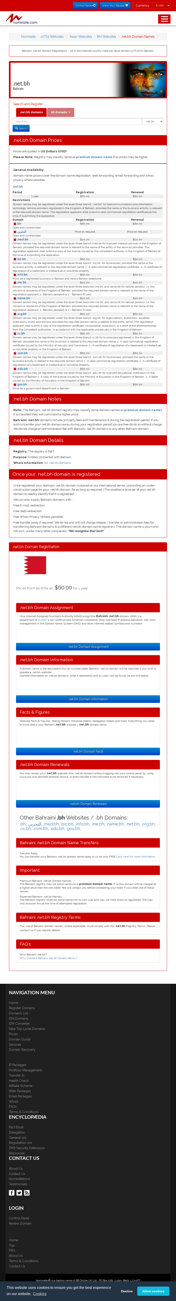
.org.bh (21, 314)
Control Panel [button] (83, 5)
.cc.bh (20, 333)
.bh (18, 223)
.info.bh (22, 274)
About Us (16, 1168)
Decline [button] (127, 1291)
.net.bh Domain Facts (88, 751)
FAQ (12, 1250)
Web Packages (20, 1091)
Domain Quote (19, 1039)
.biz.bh (21, 259)
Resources (17, 1153)
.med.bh (22, 239)
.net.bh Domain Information (88, 699)
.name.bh (23, 298)
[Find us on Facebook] (12, 1192)
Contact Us (17, 1174)
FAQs (13, 1106)
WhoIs (14, 1101)
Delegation (17, 1132)
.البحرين (21, 231)
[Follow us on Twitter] (19, 1192)
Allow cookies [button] (153, 1291)
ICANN (42, 619)
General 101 (17, 1138)
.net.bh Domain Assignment (88, 646)
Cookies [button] (40, 1294)
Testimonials (18, 1184)
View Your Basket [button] (113, 5)
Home (13, 1003)
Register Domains (22, 1008)
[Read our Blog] (27, 1192)
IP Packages (17, 1065)
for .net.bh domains (57, 463)
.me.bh (21, 282)
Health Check (19, 1081)
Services (15, 1044)
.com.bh (22, 353)
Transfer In (16, 1075)
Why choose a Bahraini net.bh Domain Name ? (48, 958)
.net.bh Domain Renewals (88, 804)
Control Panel (19, 1218)
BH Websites (106, 36)
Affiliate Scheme (20, 1086)
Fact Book (16, 1127)
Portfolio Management (25, 1070)
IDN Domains (18, 1018)
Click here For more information (135, 856)
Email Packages (20, 1096)
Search (22, 128)
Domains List (18, 1013)
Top (12, 1245)
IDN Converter (19, 1023)
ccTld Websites (52, 36)
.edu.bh (22, 369)
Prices (13, 1034)
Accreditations (19, 1179)
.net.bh (18, 186)
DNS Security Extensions (27, 1148)
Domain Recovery (22, 1049)
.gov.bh (21, 384)
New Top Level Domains (27, 1029)
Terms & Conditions (23, 1112)
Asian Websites (81, 36)
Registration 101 (20, 1143)
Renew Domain (20, 1223)
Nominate (28, 36)
